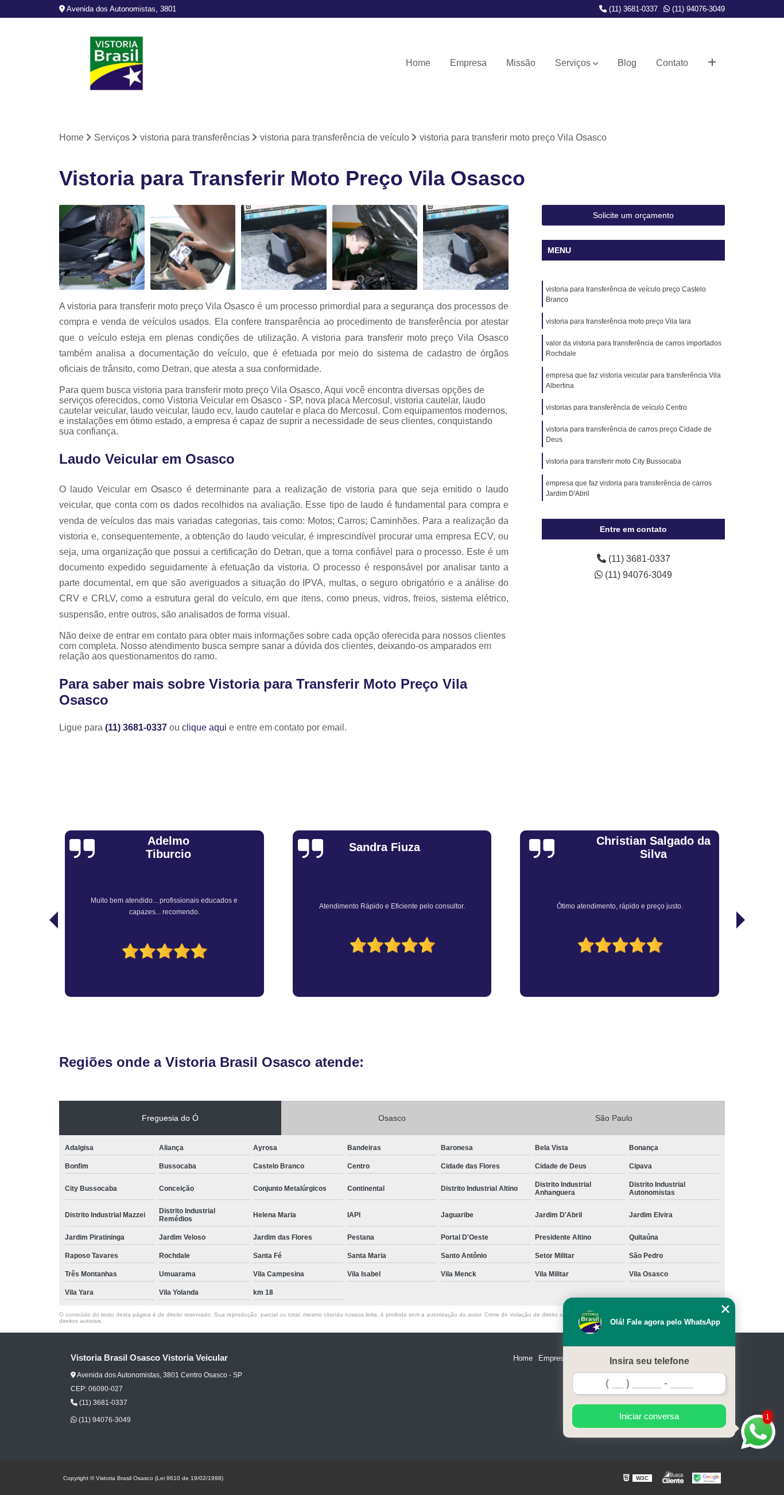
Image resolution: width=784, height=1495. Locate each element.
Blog (627, 63)
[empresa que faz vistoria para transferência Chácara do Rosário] (193, 247)
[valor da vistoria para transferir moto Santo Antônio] (102, 247)
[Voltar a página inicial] (116, 63)
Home (418, 63)
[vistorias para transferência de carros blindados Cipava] (466, 247)
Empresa (468, 63)
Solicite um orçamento (633, 215)
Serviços (573, 63)
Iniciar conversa (649, 1416)
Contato (672, 63)
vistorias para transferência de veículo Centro (616, 407)
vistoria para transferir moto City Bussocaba (613, 461)
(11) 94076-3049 (697, 9)
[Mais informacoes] (712, 63)
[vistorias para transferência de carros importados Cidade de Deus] (284, 247)
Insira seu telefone (649, 1361)
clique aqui (204, 727)
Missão (520, 63)
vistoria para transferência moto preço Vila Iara (618, 321)
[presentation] (38, 964)
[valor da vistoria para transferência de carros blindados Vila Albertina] (375, 247)
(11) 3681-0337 (632, 9)
